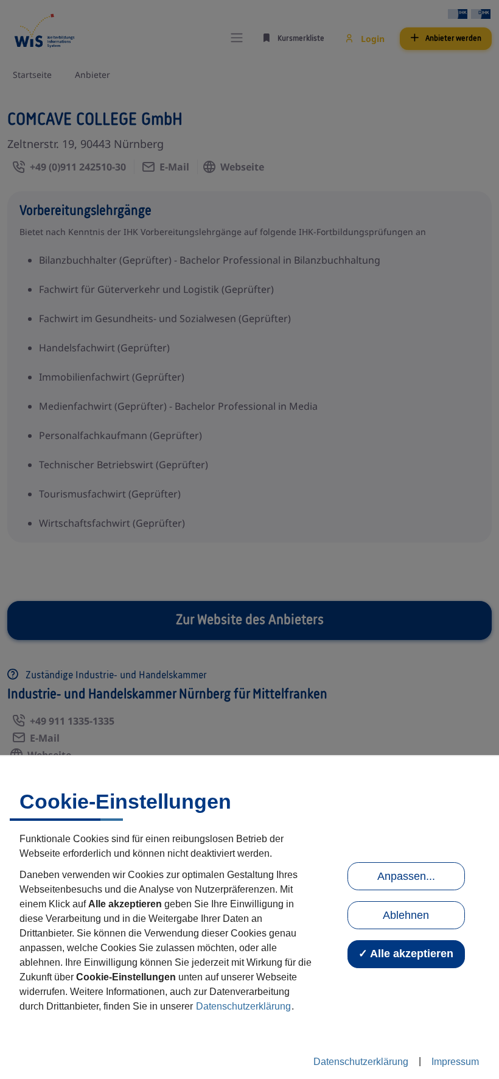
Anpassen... (406, 876)
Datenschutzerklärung (243, 1006)
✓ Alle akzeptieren (405, 953)
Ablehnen (406, 915)
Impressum (455, 1061)
